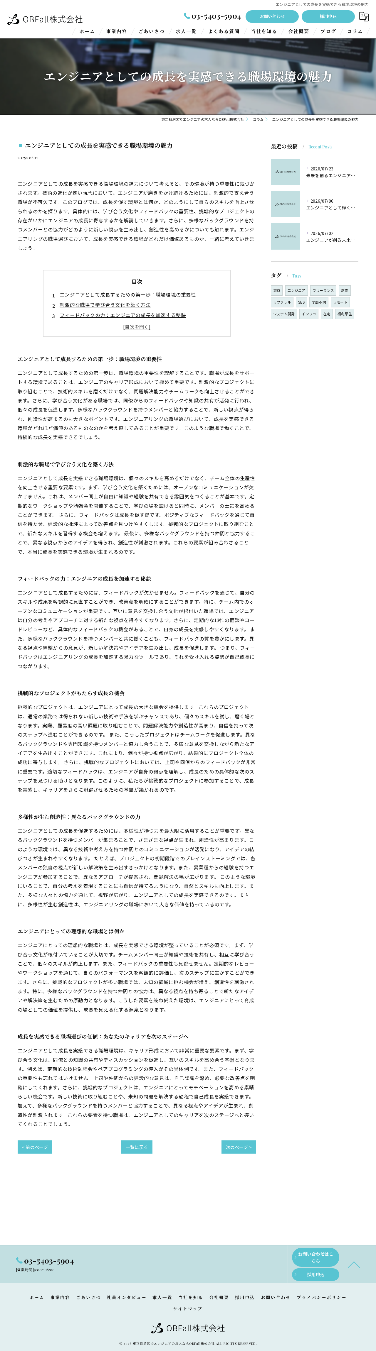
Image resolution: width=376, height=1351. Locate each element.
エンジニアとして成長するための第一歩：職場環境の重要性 (128, 294)
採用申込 (328, 16)
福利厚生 (345, 313)
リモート (340, 301)
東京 (276, 290)
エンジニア (297, 290)
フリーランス (323, 290)
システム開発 (284, 313)
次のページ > (239, 1147)
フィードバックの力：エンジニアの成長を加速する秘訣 (123, 315)
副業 (344, 290)
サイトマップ (188, 1308)
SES (301, 301)
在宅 (326, 313)
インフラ (309, 313)
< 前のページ (35, 1147)
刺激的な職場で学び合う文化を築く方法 (105, 304)
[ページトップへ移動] (354, 1264)
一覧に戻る (137, 1147)
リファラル (282, 301)
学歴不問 (319, 301)
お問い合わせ (272, 16)
